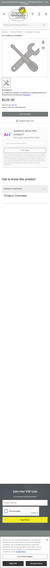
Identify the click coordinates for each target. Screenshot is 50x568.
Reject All (13, 563)
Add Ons (14, 105)
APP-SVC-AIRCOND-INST (17, 107)
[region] (25, 552)
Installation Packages (32, 32)
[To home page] (18, 14)
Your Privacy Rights (25, 557)
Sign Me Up (25, 520)
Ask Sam (25, 150)
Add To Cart (25, 114)
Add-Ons (5, 32)
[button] (4, 14)
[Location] (32, 14)
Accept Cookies (36, 563)
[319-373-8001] (39, 14)
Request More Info (26, 121)
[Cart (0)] (46, 14)
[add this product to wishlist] (43, 48)
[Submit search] (44, 25)
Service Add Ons (16, 32)
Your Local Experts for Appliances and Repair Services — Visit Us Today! (25, 3)
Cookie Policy (21, 552)
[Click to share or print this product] (43, 42)
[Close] (47, 539)
